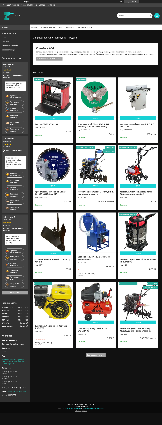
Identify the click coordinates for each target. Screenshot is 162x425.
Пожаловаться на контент (72, 408)
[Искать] (150, 15)
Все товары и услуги (95, 355)
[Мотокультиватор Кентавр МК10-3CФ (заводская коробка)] (138, 165)
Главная (34, 27)
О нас (60, 27)
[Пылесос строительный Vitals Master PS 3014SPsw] (138, 232)
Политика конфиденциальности (93, 408)
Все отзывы (14, 293)
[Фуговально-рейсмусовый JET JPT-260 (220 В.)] (138, 97)
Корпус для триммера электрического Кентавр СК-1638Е (14, 86)
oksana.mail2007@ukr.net (16, 391)
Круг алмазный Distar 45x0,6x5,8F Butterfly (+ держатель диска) (93, 125)
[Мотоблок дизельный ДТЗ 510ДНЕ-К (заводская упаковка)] (96, 165)
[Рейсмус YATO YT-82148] (53, 97)
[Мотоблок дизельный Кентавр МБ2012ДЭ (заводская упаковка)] (138, 302)
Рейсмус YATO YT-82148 (46, 124)
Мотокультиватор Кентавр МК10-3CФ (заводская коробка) (136, 193)
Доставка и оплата (84, 27)
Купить (53, 118)
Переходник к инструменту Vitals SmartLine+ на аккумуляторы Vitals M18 (14, 162)
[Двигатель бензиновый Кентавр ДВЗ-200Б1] (53, 302)
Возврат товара (8, 50)
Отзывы (5, 42)
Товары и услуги (47, 27)
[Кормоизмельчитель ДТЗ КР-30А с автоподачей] (96, 232)
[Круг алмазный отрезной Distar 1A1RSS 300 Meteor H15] (53, 165)
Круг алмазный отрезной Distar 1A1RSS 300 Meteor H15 (50, 193)
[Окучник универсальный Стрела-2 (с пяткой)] (53, 232)
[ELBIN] (8, 15)
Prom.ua (92, 404)
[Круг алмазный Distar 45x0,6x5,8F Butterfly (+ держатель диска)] (96, 97)
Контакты (70, 27)
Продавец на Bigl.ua (81, 406)
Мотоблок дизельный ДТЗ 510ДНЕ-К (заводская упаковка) (96, 193)
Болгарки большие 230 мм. (50, 59)
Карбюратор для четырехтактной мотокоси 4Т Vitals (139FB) (13, 239)
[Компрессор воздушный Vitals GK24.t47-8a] (96, 302)
